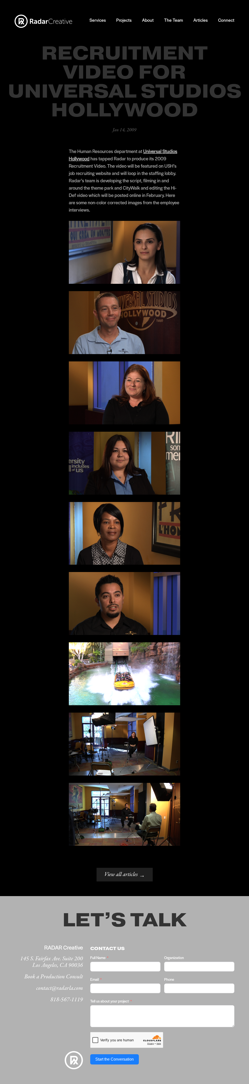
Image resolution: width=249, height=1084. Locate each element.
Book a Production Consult (53, 977)
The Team (173, 20)
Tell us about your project (109, 1000)
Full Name (98, 957)
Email (94, 979)
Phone (169, 979)
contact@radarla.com (59, 988)
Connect (226, 20)
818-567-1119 (66, 1000)
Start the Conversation (114, 1059)
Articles (200, 20)
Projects (124, 20)
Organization (174, 957)
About (148, 20)
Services (97, 20)
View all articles (124, 874)
